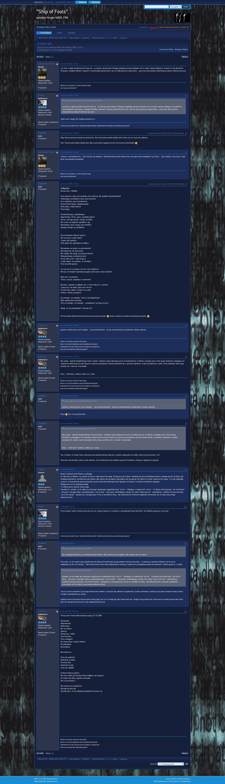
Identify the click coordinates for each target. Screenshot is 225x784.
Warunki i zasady (177, 779)
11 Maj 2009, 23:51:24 (67, 543)
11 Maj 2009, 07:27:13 (67, 506)
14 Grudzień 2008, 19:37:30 (69, 356)
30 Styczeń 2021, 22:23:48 (69, 611)
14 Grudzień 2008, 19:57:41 (69, 396)
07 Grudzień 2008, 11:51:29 (69, 152)
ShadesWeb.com (52, 781)
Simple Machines (52, 779)
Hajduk (41, 469)
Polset (41, 95)
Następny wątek (181, 49)
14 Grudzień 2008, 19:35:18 (69, 325)
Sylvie (115, 38)
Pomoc (168, 779)
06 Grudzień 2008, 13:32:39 (69, 95)
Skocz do (153, 764)
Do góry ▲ (187, 779)
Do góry (40, 753)
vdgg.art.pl (153, 27)
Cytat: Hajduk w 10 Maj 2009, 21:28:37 (77, 549)
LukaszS (42, 325)
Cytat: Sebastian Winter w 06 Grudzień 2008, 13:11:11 (83, 101)
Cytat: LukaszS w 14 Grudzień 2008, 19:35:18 (80, 401)
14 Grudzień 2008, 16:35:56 (69, 184)
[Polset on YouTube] (39, 120)
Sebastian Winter (46, 64)
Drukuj (185, 57)
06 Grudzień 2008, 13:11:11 (69, 64)
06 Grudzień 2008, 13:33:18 (69, 133)
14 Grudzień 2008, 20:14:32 (69, 423)
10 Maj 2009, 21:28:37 (67, 469)
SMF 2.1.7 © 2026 (40, 779)
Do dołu (40, 57)
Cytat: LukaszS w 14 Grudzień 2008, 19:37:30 (80, 429)
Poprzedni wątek (166, 49)
